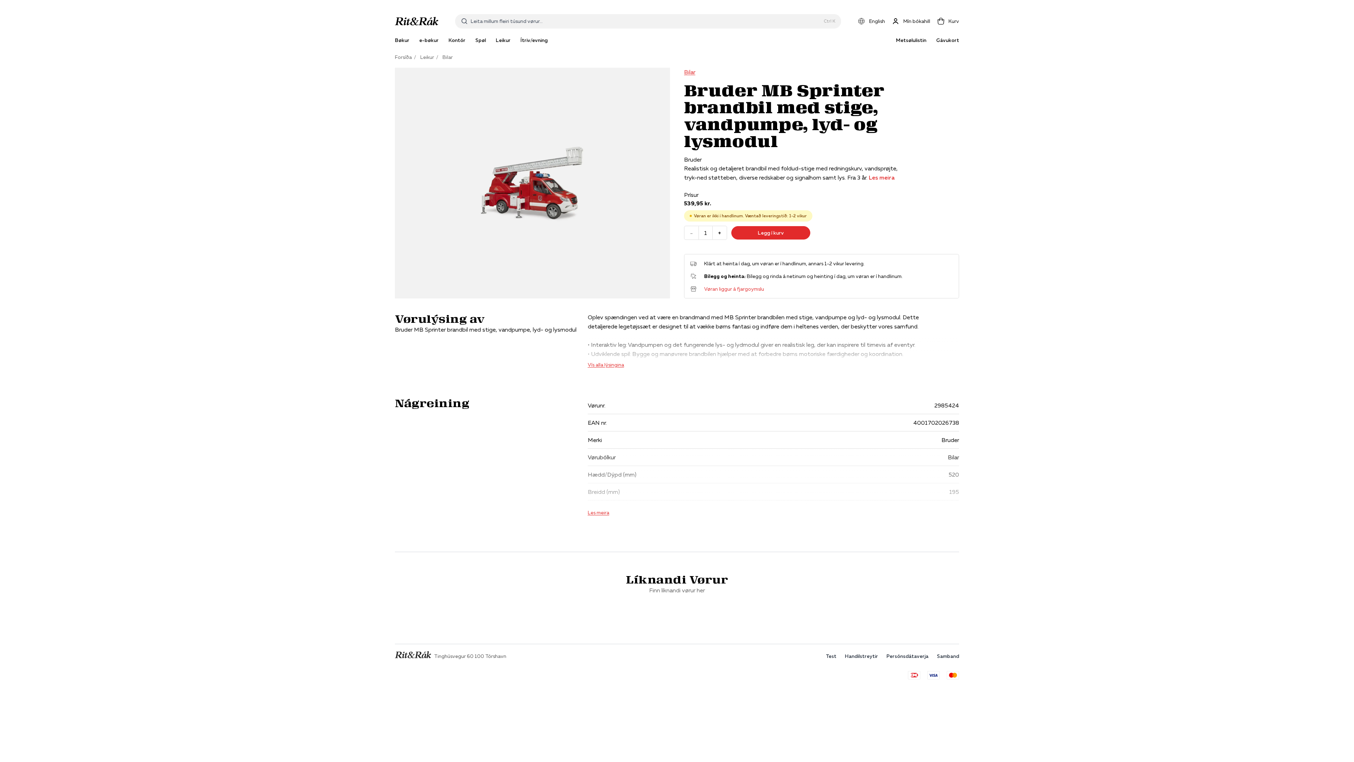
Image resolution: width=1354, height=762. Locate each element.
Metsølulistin (911, 40)
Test (831, 656)
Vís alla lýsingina (606, 365)
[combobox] (646, 21)
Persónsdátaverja (907, 656)
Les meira (882, 177)
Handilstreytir (861, 656)
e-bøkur (429, 40)
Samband (948, 656)
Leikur (427, 57)
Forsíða (403, 57)
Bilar (448, 57)
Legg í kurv (771, 233)
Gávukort (947, 40)
